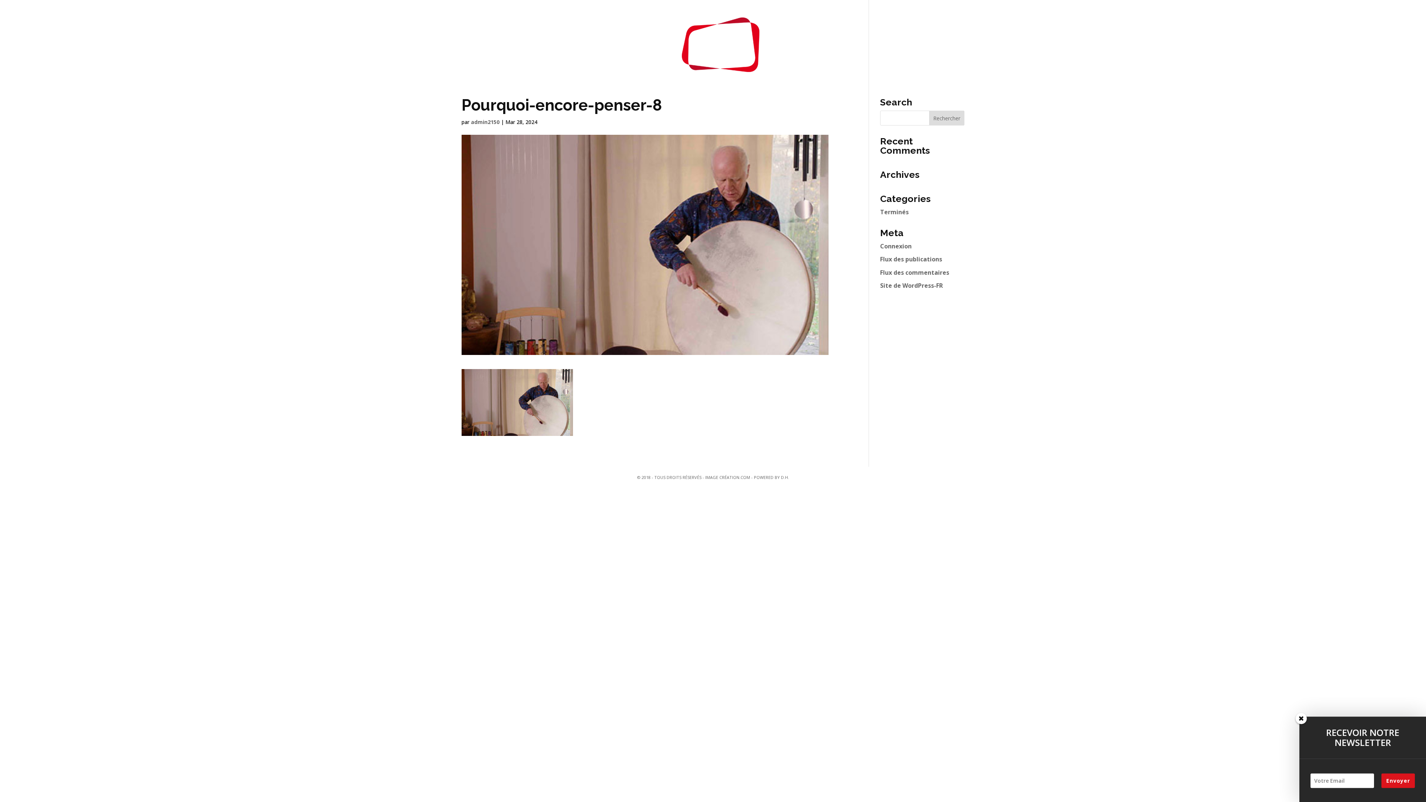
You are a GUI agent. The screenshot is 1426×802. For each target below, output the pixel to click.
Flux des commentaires (914, 272)
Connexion (896, 246)
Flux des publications (911, 259)
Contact (795, 45)
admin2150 (485, 121)
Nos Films (604, 45)
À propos (647, 45)
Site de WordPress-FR (911, 285)
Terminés (894, 212)
